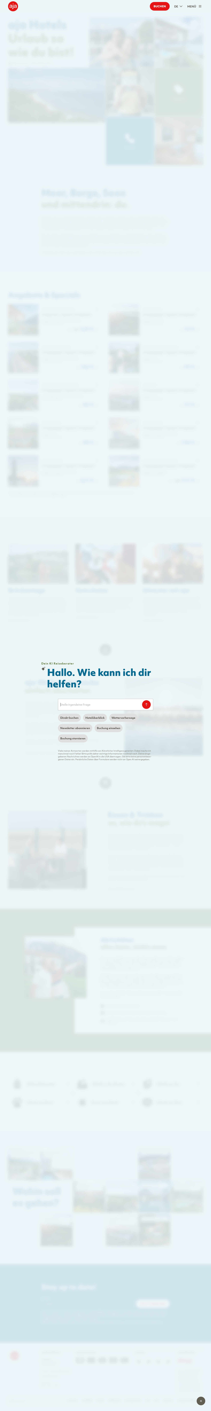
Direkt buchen (69, 717)
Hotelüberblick (95, 717)
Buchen (160, 6)
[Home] (13, 6)
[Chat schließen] (201, 1401)
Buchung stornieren (72, 738)
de (176, 6)
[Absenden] (146, 704)
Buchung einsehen (108, 728)
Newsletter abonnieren (75, 728)
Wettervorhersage (123, 717)
